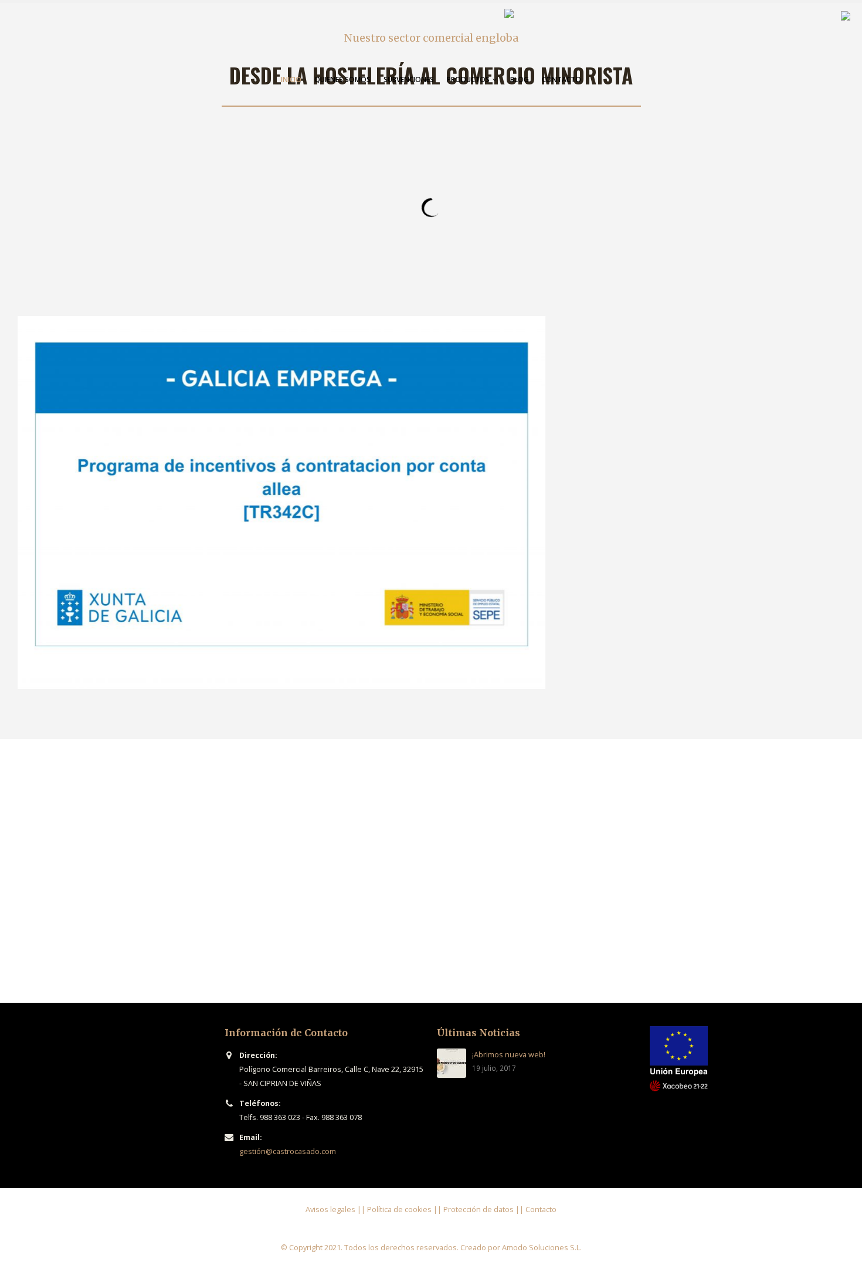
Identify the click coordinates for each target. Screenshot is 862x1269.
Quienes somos (342, 79)
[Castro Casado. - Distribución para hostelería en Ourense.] (577, 34)
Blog (519, 79)
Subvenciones (409, 79)
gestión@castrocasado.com (287, 1151)
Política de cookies (399, 1209)
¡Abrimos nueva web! (508, 1055)
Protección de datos (478, 1209)
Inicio (291, 79)
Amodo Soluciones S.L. (542, 1248)
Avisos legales (330, 1209)
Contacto (561, 79)
